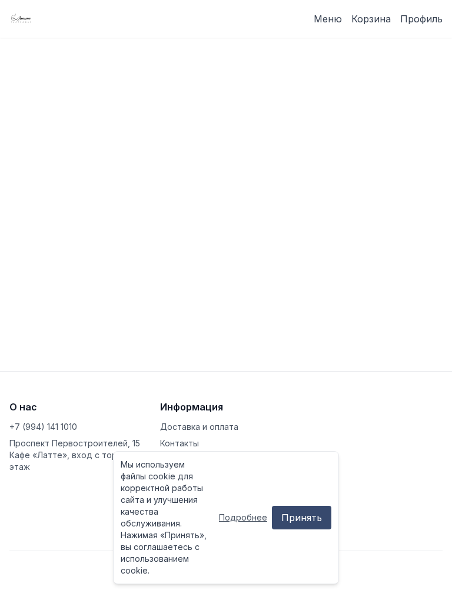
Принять (301, 518)
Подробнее (243, 517)
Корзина (371, 19)
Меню (328, 19)
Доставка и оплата (199, 427)
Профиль (421, 19)
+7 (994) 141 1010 (43, 427)
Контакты (179, 443)
